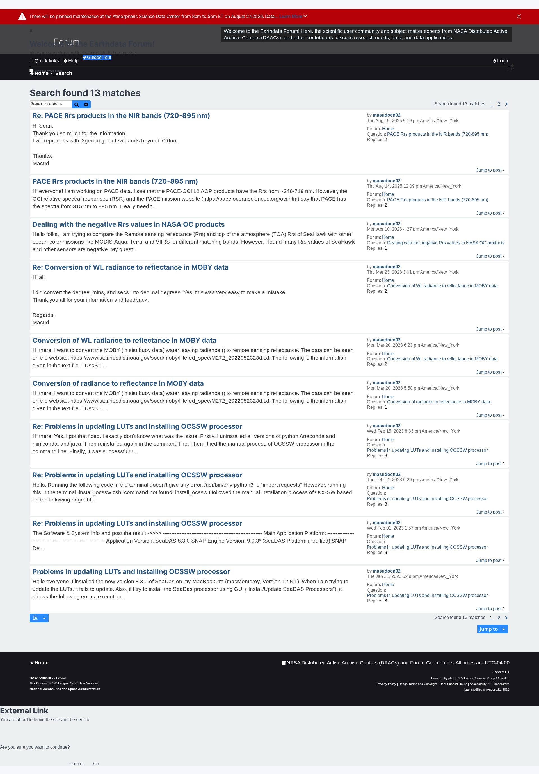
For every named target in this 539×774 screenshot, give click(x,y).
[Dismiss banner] (519, 17)
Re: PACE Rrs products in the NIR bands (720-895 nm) (121, 116)
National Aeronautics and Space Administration (65, 689)
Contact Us (500, 672)
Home (388, 128)
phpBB (452, 678)
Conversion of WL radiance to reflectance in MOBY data (442, 285)
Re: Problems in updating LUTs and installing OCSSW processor (137, 426)
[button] (499, 104)
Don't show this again (48, 70)
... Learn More (289, 16)
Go (96, 763)
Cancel (76, 763)
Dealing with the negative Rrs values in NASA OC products (445, 242)
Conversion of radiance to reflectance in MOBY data (438, 402)
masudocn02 (387, 115)
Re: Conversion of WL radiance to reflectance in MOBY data (131, 267)
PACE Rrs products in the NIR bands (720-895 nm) (437, 134)
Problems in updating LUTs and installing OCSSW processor (427, 450)
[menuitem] (368, 662)
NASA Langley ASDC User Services (73, 683)
